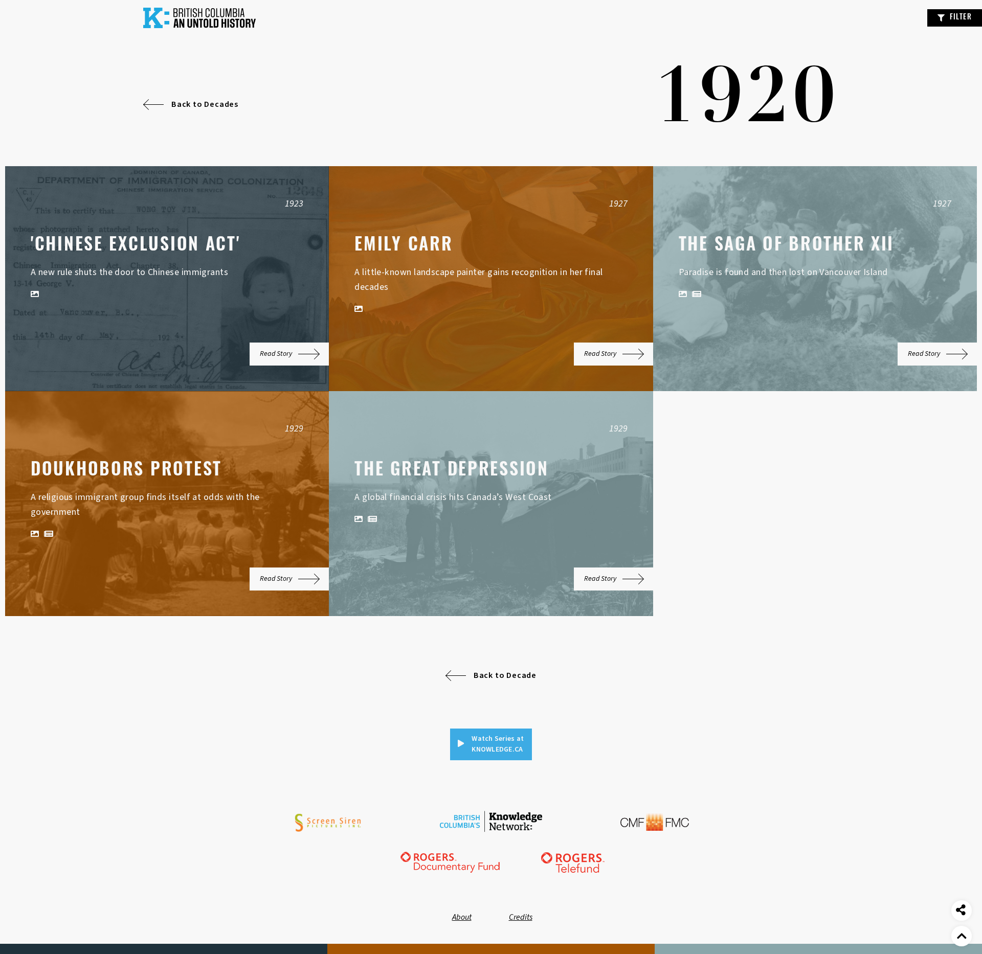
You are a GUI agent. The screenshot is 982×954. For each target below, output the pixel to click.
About (462, 917)
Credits (520, 917)
